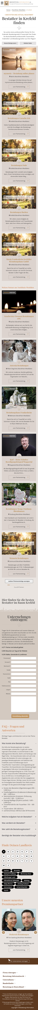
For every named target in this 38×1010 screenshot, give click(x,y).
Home (8, 10)
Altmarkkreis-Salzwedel (11, 880)
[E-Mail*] (23, 690)
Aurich (6, 890)
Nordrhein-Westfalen (18, 10)
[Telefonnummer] (23, 686)
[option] (19, 931)
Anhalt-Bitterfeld (22, 887)
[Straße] (23, 670)
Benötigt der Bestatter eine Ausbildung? (19, 835)
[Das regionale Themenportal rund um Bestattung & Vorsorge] (6, 3)
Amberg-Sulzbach (23, 884)
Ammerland (8, 887)
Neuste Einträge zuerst (10, 43)
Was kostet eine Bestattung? (14, 743)
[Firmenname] (23, 658)
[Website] (23, 693)
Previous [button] (3, 932)
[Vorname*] (23, 662)
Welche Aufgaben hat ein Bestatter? (17, 816)
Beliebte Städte (28, 43)
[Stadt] (23, 678)
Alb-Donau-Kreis (26, 874)
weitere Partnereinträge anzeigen (19, 581)
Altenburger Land (9, 877)
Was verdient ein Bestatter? (13, 823)
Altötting (26, 880)
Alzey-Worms (8, 884)
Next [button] (35, 932)
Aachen (6, 870)
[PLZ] (23, 682)
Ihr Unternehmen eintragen (19, 961)
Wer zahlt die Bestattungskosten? (16, 829)
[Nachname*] (23, 666)
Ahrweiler (17, 870)
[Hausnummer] (23, 674)
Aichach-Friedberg (10, 874)
